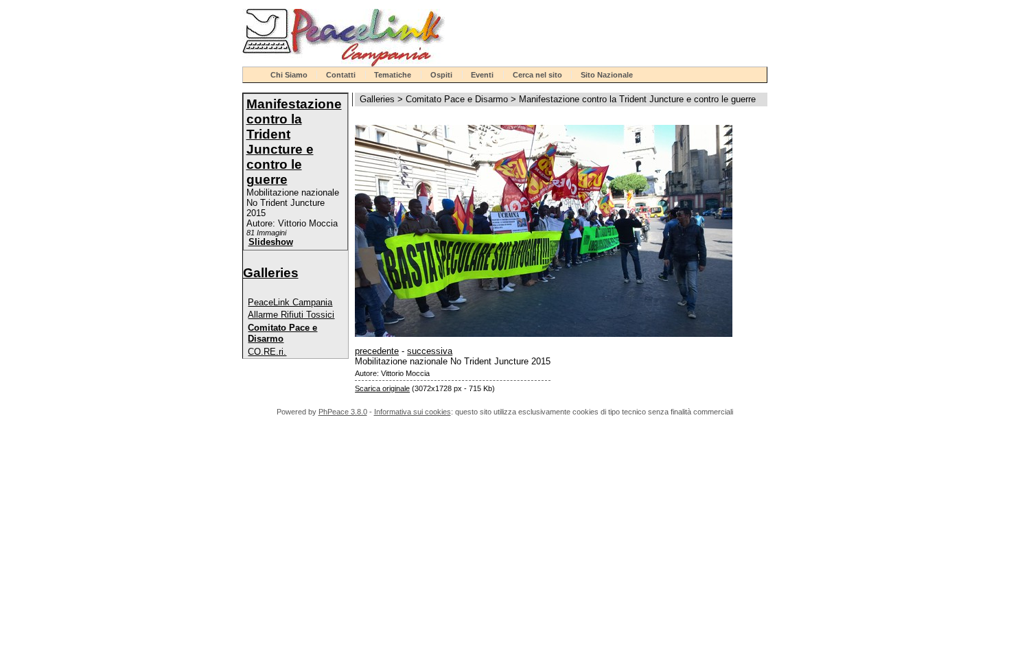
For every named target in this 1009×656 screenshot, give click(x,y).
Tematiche (392, 75)
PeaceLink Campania (290, 302)
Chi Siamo (289, 75)
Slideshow (270, 242)
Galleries (271, 273)
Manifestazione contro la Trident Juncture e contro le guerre (294, 142)
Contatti (341, 75)
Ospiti (441, 75)
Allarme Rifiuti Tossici (291, 314)
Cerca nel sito (537, 75)
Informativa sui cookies (412, 412)
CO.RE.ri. (267, 352)
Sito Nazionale (607, 75)
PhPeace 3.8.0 (342, 412)
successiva (429, 351)
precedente (377, 351)
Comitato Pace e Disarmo (282, 333)
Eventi (482, 75)
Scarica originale (382, 388)
